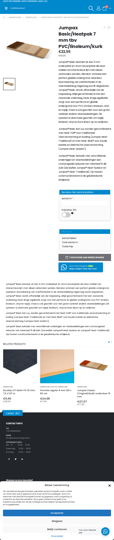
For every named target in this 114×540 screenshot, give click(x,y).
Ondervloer (8, 387)
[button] (109, 485)
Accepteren (57, 513)
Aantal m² (68, 198)
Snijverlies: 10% (69, 209)
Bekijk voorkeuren (57, 529)
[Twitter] (15, 459)
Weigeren (57, 521)
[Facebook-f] (9, 459)
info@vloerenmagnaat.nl (18, 438)
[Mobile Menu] (6, 8)
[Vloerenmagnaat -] (18, 8)
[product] (20, 366)
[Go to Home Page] (4, 17)
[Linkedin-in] (22, 459)
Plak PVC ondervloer (59, 387)
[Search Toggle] (91, 8)
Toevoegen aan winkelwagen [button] (32, 354)
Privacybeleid (57, 536)
